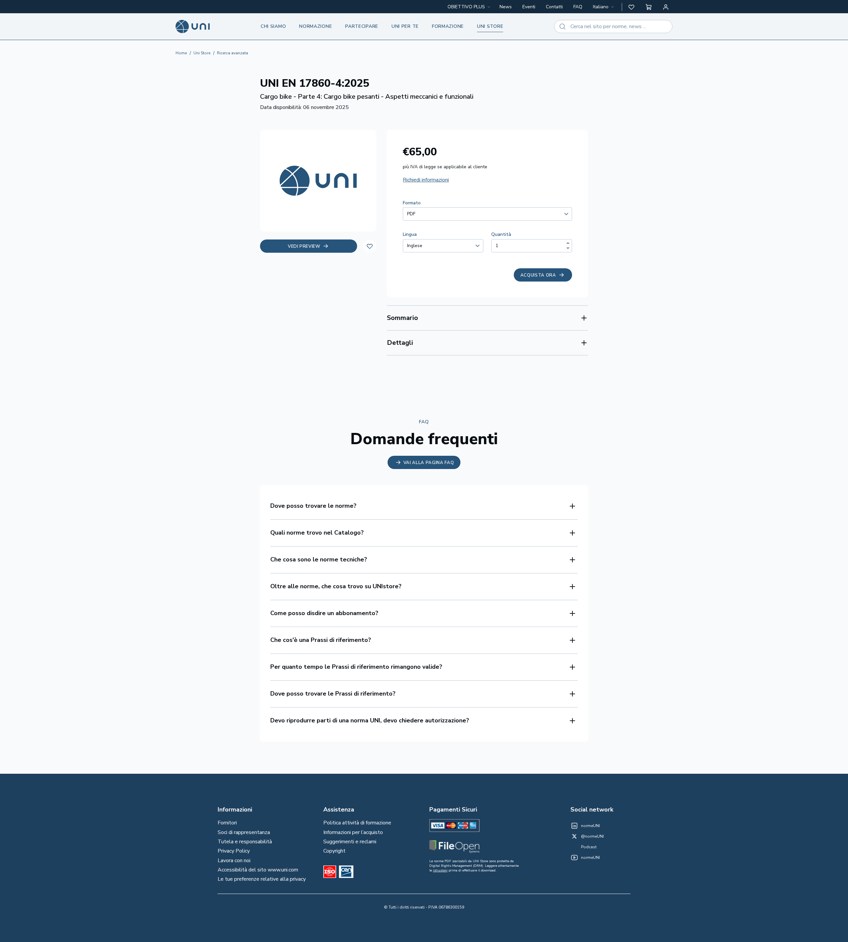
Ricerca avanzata (232, 53)
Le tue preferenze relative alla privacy (262, 879)
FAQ (577, 7)
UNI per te (405, 26)
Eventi (528, 7)
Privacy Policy (234, 851)
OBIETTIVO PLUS (466, 7)
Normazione (315, 26)
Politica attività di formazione (357, 822)
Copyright (334, 851)
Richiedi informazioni (426, 179)
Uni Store (201, 53)
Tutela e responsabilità (245, 841)
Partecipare (361, 26)
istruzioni (440, 870)
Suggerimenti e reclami (349, 841)
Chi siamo (273, 26)
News (506, 7)
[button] (631, 7)
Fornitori (227, 822)
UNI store (490, 26)
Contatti (554, 7)
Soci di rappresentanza (244, 832)
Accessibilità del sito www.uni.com (258, 869)
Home (181, 53)
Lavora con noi (234, 860)
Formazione (448, 26)
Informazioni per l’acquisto (353, 832)
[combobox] (604, 7)
